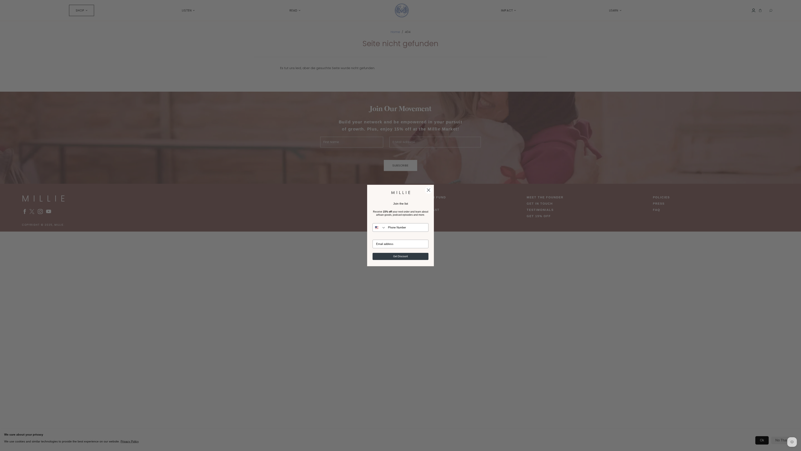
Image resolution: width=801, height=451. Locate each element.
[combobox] (379, 227)
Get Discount (400, 256)
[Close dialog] (428, 190)
